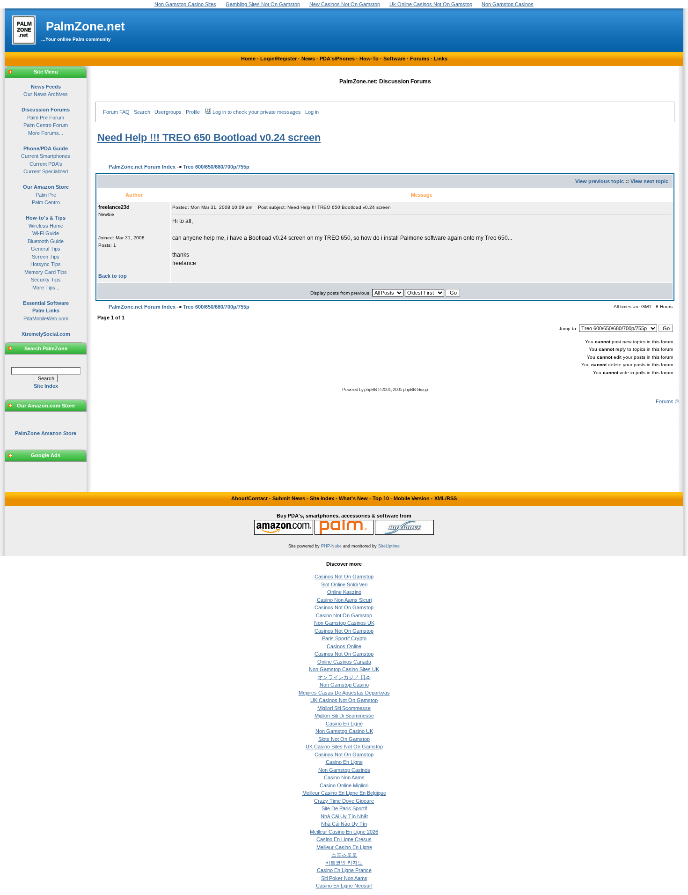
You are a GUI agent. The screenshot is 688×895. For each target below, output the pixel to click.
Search (142, 112)
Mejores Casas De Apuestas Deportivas (344, 692)
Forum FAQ (116, 112)
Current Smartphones (45, 156)
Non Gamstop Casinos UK (344, 623)
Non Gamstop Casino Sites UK (344, 669)
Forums (419, 58)
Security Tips (46, 279)
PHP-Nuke (331, 546)
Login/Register (278, 58)
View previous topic (599, 181)
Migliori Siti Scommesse (344, 708)
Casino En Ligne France (344, 870)
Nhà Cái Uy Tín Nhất (344, 816)
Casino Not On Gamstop (344, 615)
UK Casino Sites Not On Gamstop (344, 746)
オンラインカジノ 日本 (344, 677)
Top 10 (381, 498)
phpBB (370, 389)
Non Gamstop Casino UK (344, 731)
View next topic (649, 181)
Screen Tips (45, 256)
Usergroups (168, 112)
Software (394, 58)
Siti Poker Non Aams (344, 878)
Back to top (112, 276)
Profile (193, 112)
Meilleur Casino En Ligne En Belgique (344, 793)
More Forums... (45, 133)
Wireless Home (46, 226)
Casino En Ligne (344, 723)
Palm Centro (46, 202)
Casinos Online (344, 646)
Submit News (288, 498)
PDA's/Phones (337, 58)
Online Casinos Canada (344, 662)
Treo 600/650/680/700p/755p (216, 167)
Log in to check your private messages (256, 112)
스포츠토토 (344, 855)
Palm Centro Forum (45, 125)
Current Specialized (45, 171)
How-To (369, 58)
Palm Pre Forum (45, 117)
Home (248, 58)
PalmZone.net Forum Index (142, 167)
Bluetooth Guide (46, 241)
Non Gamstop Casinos (344, 770)
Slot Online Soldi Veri (344, 584)
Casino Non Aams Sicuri (344, 600)
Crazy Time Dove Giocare (344, 801)
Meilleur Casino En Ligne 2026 (344, 832)
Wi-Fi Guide (45, 233)
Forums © (667, 401)
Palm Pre (46, 195)
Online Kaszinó (344, 592)
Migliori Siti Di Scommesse (344, 715)
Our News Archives (45, 94)
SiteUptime (389, 546)
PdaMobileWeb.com (45, 318)
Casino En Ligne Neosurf (344, 885)
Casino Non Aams (344, 777)
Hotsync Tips (45, 264)
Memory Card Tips (45, 272)
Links (440, 58)
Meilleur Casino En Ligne (344, 847)
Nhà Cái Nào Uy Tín (344, 824)
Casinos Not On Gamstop (344, 576)
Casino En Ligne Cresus (344, 839)
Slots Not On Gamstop (344, 739)
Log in (312, 112)
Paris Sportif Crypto (344, 638)
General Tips (45, 248)
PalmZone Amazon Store (45, 433)
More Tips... (45, 287)
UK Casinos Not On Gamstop (344, 700)
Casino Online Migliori (344, 785)
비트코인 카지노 (344, 862)
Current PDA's (45, 164)
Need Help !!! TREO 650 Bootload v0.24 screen (209, 137)
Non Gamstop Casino (344, 685)
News (308, 58)
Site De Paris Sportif (344, 808)
